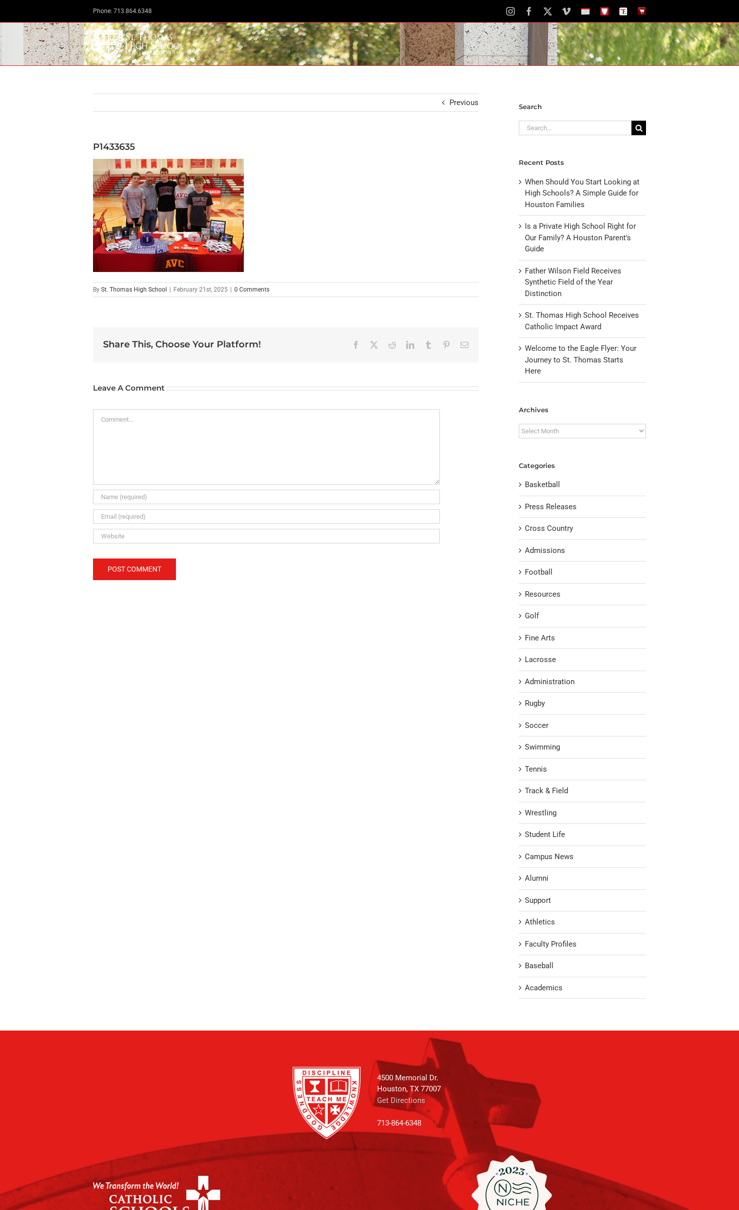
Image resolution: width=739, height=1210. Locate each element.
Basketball (542, 484)
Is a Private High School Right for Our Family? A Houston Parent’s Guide (580, 237)
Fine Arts (540, 637)
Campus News (549, 856)
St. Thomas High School (134, 289)
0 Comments (251, 289)
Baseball (539, 965)
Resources (543, 594)
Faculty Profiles (551, 944)
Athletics (540, 921)
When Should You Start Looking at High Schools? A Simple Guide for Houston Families (582, 193)
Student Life (545, 834)
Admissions (545, 550)
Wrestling (541, 812)
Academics (544, 987)
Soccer (536, 725)
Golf (532, 615)
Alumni (536, 878)
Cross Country (549, 528)
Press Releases (551, 506)
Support (538, 900)
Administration (550, 681)
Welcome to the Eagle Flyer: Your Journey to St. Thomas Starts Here (580, 360)
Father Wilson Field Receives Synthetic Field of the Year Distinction (573, 282)
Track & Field (546, 790)
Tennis (536, 769)
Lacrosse (540, 659)
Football (538, 572)
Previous (464, 102)
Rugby (535, 703)
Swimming (542, 747)
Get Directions (401, 1100)
